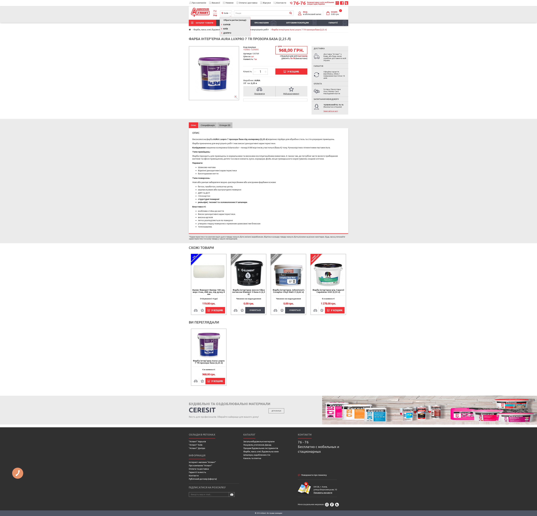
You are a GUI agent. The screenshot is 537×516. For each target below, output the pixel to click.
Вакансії (216, 3)
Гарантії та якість (197, 472)
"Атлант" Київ (195, 445)
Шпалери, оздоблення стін (256, 455)
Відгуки (267, 3)
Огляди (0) (224, 125)
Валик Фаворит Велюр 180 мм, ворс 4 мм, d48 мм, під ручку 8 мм (208, 292)
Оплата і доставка (248, 3)
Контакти (281, 3)
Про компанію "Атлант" (200, 465)
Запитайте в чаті (330, 111)
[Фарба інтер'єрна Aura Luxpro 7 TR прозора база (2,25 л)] (214, 73)
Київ (225, 13)
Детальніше (276, 411)
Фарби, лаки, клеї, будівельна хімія (261, 451)
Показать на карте (323, 492)
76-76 (299, 3)
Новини (229, 3)
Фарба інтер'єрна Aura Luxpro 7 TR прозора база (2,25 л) (209, 362)
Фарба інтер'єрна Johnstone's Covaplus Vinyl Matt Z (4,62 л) (288, 291)
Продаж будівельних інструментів (260, 448)
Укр (215, 15)
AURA (257, 80)
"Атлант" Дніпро (197, 448)
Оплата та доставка (199, 469)
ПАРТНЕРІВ (302, 56)
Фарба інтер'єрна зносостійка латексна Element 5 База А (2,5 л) (248, 292)
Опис (193, 125)
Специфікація (208, 125)
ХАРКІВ (226, 24)
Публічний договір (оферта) (203, 479)
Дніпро (227, 33)
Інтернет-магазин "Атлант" (202, 462)
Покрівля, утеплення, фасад (257, 445)
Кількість (247, 71)
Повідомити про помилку (314, 475)
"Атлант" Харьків (197, 441)
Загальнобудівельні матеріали (259, 441)
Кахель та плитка (252, 458)
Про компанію (199, 3)
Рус (215, 11)
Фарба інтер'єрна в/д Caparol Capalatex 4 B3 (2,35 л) (328, 291)
